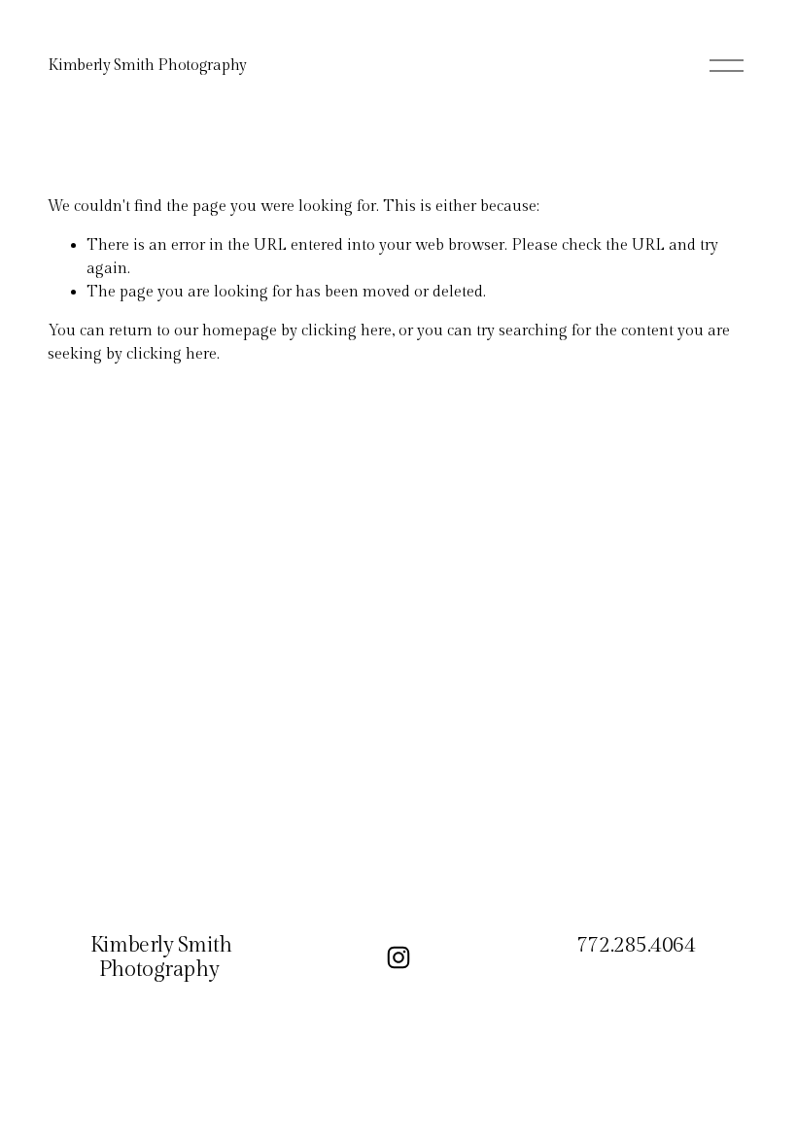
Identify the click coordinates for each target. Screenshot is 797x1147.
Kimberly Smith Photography (147, 65)
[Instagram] (398, 957)
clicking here (346, 331)
